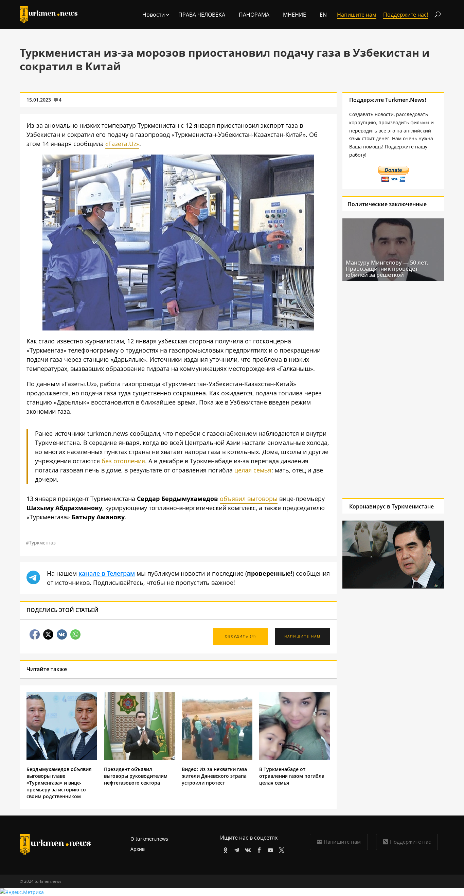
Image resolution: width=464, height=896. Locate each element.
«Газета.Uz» (122, 144)
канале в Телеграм (106, 573)
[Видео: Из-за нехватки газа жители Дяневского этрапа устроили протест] (217, 758)
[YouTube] (269, 849)
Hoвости (153, 14)
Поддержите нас (410, 841)
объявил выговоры (249, 499)
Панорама (254, 14)
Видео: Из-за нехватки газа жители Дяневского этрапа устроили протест (214, 776)
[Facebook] (258, 849)
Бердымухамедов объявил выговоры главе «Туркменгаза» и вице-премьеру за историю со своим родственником (59, 783)
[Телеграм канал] (235, 849)
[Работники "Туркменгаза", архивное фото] (178, 328)
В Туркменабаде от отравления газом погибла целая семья (291, 776)
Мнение (294, 14)
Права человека (201, 14)
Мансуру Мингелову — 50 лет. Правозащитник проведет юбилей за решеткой (387, 269)
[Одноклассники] (224, 849)
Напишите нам (342, 841)
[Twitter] (280, 849)
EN (323, 14)
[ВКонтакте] (247, 849)
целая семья (252, 470)
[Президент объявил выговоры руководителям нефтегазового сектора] (139, 758)
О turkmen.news (149, 839)
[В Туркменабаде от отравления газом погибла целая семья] (294, 758)
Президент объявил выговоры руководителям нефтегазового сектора (135, 776)
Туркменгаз (42, 542)
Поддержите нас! (405, 14)
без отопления (123, 461)
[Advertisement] (386, 389)
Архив (137, 849)
